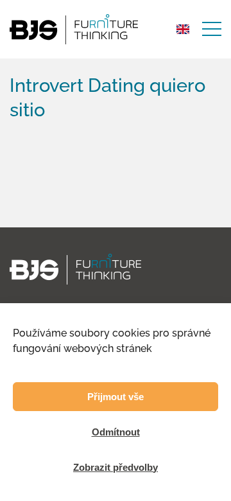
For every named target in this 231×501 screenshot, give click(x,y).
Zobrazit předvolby (115, 467)
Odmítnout (116, 431)
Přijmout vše (115, 396)
